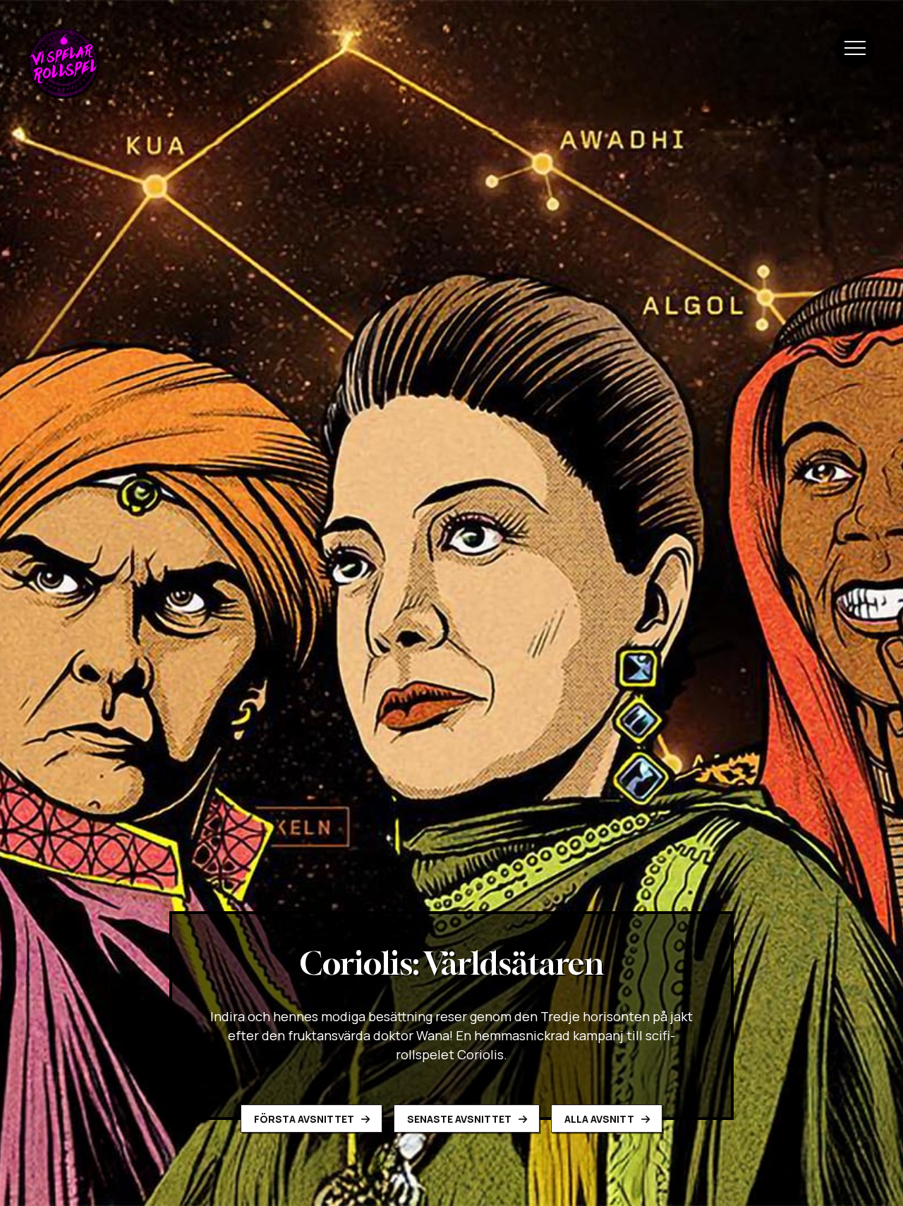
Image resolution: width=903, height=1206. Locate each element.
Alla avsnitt (600, 1119)
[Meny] (855, 48)
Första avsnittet (305, 1119)
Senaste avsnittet (460, 1119)
